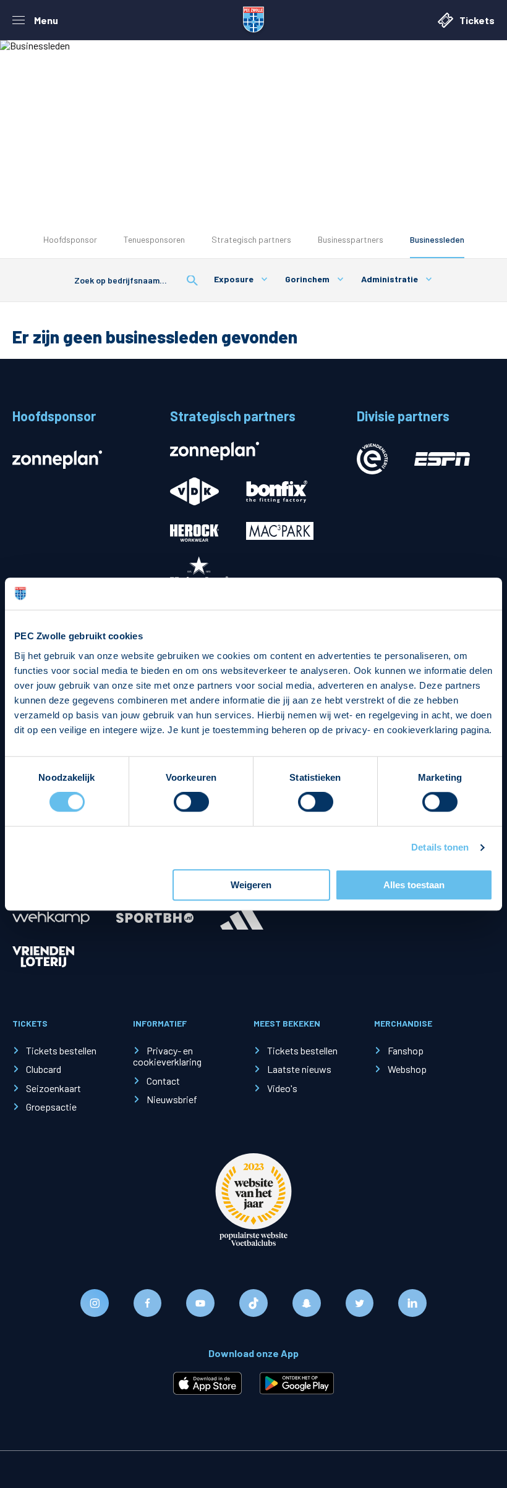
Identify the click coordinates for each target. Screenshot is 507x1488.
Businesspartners (350, 239)
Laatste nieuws (299, 1069)
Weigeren (251, 885)
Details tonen (440, 848)
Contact (163, 1081)
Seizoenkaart (53, 1088)
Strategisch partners (251, 239)
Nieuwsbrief (172, 1099)
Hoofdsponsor (70, 239)
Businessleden (437, 239)
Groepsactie (51, 1106)
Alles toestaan (414, 885)
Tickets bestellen (61, 1050)
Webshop (407, 1069)
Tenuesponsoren (154, 239)
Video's (282, 1088)
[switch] (191, 802)
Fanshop (406, 1050)
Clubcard (43, 1069)
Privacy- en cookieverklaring (167, 1056)
